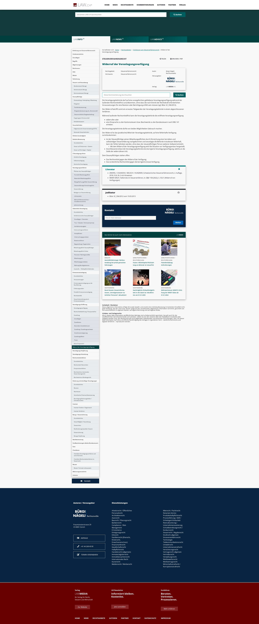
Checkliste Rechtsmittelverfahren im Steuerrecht (84, 460)
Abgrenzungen (77, 65)
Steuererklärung (78, 189)
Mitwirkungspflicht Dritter (81, 251)
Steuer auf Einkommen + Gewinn (83, 146)
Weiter (178, 223)
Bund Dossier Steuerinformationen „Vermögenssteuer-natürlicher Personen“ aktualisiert (115, 292)
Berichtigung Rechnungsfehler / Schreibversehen (83, 399)
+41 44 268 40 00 (86, 546)
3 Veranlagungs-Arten (79, 153)
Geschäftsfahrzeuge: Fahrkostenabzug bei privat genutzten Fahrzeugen (115, 262)
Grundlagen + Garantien (81, 219)
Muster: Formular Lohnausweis (82, 468)
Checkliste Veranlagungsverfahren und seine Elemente (85, 454)
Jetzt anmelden (120, 607)
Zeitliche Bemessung (79, 139)
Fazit (74, 447)
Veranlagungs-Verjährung (80, 351)
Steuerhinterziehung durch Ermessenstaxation (81, 300)
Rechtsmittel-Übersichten (81, 365)
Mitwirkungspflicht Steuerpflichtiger (84, 248)
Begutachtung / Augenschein (82, 244)
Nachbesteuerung (78, 439)
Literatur (75, 475)
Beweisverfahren (79, 240)
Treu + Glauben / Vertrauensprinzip (84, 223)
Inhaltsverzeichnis (78, 54)
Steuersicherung (78, 432)
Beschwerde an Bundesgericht (82, 377)
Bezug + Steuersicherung (80, 415)
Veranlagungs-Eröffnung (80, 304)
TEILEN (163, 59)
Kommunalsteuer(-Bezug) (81, 93)
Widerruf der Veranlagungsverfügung (83, 347)
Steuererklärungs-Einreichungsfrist (84, 185)
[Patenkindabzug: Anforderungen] (173, 247)
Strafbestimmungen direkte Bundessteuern (85, 443)
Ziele (74, 72)
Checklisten (76, 450)
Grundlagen (76, 58)
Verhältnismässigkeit (80, 226)
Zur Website (82, 607)
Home (107, 5)
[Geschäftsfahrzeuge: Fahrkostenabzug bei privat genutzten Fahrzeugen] (116, 247)
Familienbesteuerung (80, 107)
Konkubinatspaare (79, 121)
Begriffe (75, 61)
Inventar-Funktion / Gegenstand (83, 407)
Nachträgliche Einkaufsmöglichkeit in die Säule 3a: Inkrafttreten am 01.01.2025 (144, 292)
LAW (179, 235)
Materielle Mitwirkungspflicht (82, 178)
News (115, 5)
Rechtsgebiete (127, 5)
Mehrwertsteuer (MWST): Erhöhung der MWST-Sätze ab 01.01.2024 (171, 292)
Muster (75, 464)
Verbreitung (76, 79)
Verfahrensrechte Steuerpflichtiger (83, 216)
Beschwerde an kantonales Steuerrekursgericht (81, 373)
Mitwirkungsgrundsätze (81, 262)
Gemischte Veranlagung (80, 164)
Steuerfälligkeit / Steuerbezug (82, 422)
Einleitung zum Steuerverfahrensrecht (84, 50)
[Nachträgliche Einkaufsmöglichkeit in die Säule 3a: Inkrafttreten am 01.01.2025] (144, 277)
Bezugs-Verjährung (79, 436)
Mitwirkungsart (78, 258)
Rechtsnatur (76, 68)
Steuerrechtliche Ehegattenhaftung (84, 114)
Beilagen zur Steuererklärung (82, 192)
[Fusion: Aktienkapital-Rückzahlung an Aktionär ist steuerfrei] (144, 247)
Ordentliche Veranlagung (80, 208)
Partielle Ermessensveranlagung (83, 292)
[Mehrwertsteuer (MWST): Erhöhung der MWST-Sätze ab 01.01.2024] (173, 277)
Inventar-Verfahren (79, 411)
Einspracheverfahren (80, 368)
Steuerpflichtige (77, 97)
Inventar (75, 404)
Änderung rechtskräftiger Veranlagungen (85, 381)
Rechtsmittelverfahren (79, 358)
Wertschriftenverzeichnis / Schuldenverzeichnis (81, 200)
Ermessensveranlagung (79, 272)
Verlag (182, 5)
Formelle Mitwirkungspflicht (82, 175)
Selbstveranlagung (79, 160)
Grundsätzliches (78, 143)
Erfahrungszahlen (79, 288)
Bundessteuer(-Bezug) (80, 86)
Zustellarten (77, 322)
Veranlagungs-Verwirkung (80, 354)
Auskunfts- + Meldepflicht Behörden (84, 269)
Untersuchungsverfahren (81, 230)
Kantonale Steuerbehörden (81, 132)
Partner (172, 5)
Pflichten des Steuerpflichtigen (82, 171)
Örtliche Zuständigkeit (79, 136)
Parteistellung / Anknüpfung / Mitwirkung (85, 100)
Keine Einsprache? (79, 343)
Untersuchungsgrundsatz (81, 237)
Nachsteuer (77, 391)
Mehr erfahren (169, 609)
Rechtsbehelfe (78, 295)
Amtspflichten (78, 233)
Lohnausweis (78, 196)
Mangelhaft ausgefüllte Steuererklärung (85, 182)
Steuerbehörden (77, 125)
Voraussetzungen (79, 279)
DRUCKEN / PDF (177, 59)
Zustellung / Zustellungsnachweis (83, 329)
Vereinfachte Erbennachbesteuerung (84, 395)
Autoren (161, 5)
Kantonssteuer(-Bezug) (80, 89)
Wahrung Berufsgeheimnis (81, 265)
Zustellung (77, 315)
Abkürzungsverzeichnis (79, 471)
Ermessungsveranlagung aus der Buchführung (83, 284)
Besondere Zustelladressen (82, 326)
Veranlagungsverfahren (80, 168)
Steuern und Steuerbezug (80, 82)
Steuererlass (77, 425)
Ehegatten (77, 104)
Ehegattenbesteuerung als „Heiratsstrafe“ (86, 111)
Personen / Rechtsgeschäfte (82, 255)
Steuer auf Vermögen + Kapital (82, 150)
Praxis (76, 340)
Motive (75, 75)
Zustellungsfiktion (79, 336)
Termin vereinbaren (88, 555)
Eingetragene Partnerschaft (81, 118)
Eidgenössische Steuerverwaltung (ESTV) (85, 129)
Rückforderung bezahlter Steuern (83, 429)
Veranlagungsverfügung (80, 308)
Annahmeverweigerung (81, 333)
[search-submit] (177, 14)
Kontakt (86, 481)
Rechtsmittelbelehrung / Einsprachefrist (85, 312)
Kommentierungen (145, 5)
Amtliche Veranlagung (80, 157)
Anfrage (83, 538)
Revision (76, 388)
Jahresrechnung (78, 205)
